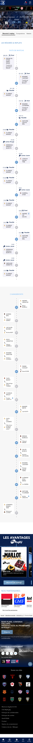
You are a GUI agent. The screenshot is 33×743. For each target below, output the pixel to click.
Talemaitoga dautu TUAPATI (9, 385)
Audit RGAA (5, 718)
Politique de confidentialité (10, 713)
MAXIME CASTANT (25, 77)
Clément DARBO (8, 319)
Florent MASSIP (9, 67)
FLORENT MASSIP (9, 94)
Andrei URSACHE (25, 497)
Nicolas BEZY (9, 332)
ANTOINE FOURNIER (25, 492)
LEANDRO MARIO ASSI (9, 506)
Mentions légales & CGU (9, 707)
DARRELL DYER (25, 193)
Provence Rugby (6, 25)
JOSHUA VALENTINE (25, 160)
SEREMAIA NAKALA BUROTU (9, 146)
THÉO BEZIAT (8, 379)
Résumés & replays (8, 33)
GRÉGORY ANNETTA (9, 264)
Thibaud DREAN (24, 442)
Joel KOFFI (25, 411)
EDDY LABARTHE (9, 340)
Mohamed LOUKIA (9, 512)
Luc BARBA (25, 484)
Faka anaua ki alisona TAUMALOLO (9, 427)
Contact (4, 721)
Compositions (20, 33)
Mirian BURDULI (24, 306)
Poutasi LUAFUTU (8, 398)
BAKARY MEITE (24, 407)
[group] (15, 8)
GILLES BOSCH (24, 450)
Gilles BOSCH (24, 82)
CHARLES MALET (9, 393)
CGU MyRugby (6, 710)
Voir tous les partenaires (10, 610)
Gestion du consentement (10, 724)
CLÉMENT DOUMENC (25, 479)
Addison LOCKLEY (8, 358)
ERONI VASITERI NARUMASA (9, 61)
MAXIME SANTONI (9, 353)
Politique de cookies (8, 715)
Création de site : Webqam (10, 727)
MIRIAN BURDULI (25, 436)
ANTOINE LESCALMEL (25, 122)
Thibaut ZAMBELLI (9, 345)
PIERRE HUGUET (25, 367)
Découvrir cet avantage (14, 582)
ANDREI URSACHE (24, 215)
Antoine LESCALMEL (25, 455)
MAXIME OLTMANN (25, 104)
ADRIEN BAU (8, 314)
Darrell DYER (25, 371)
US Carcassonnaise (26, 25)
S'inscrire (7, 632)
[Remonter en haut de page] (30, 664)
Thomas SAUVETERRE (24, 469)
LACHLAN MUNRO (9, 328)
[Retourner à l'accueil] (3, 6)
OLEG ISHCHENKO (9, 420)
